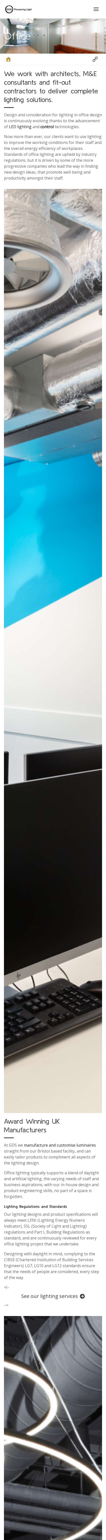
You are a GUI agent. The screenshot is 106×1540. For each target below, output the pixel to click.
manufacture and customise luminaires (60, 1145)
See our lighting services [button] (49, 1296)
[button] (96, 59)
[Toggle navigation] (96, 9)
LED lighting (20, 126)
